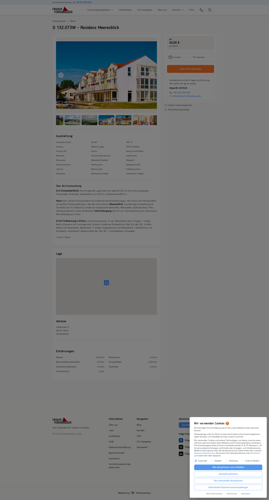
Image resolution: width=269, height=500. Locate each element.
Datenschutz (232, 494)
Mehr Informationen (214, 494)
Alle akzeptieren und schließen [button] (228, 467)
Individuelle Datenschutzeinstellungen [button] (228, 487)
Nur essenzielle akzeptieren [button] (228, 480)
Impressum (245, 494)
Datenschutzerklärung (204, 453)
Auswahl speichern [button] (228, 473)
